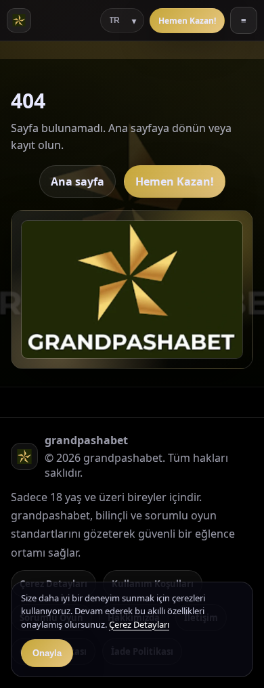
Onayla (47, 653)
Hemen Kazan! (187, 20)
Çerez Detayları (139, 624)
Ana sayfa (77, 181)
